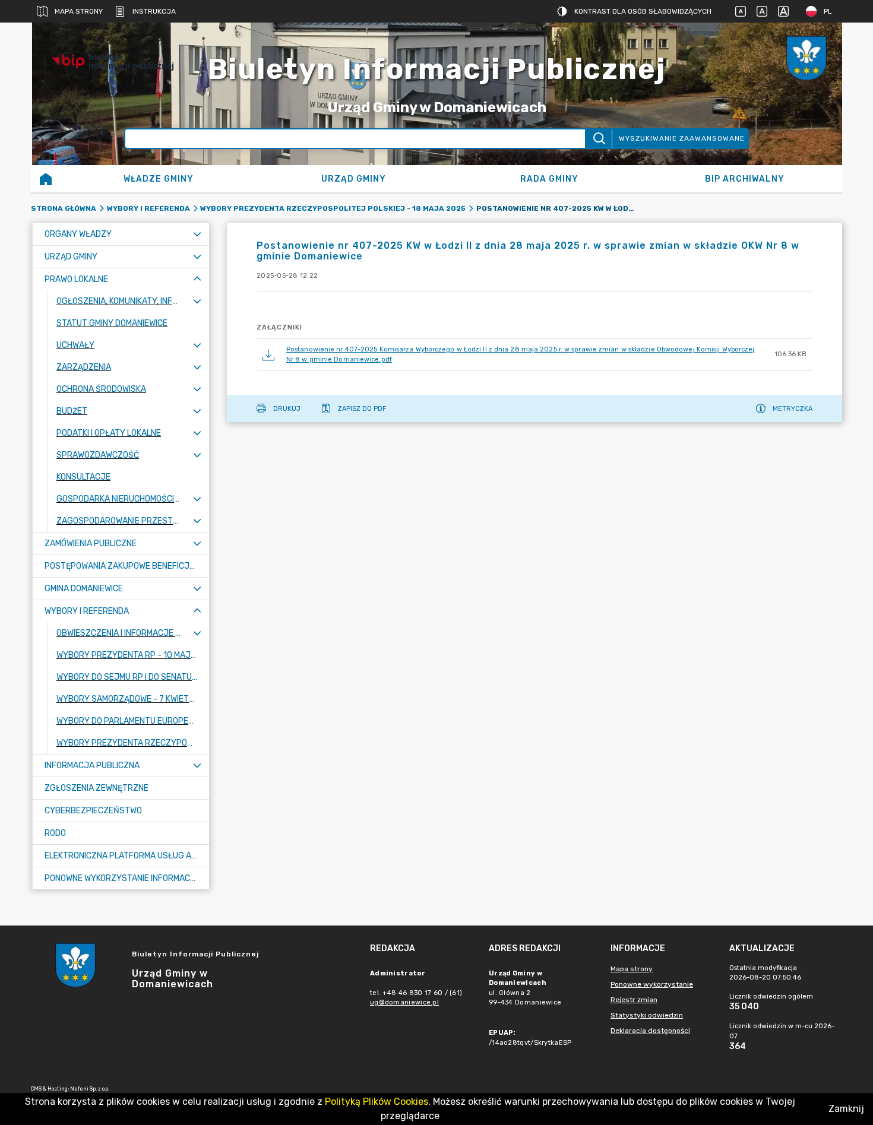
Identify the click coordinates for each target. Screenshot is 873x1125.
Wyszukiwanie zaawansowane (682, 138)
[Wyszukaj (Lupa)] (598, 138)
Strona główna (63, 208)
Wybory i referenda (148, 208)
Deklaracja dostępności (650, 1030)
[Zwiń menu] (197, 279)
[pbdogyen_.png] (806, 61)
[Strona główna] (46, 178)
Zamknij (846, 1108)
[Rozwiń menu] (197, 234)
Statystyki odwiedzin (647, 1015)
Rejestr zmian (634, 1000)
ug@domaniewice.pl (404, 1002)
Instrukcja (154, 11)
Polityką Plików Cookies (376, 1101)
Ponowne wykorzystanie (652, 984)
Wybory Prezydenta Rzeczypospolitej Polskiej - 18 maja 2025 (333, 208)
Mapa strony (79, 11)
